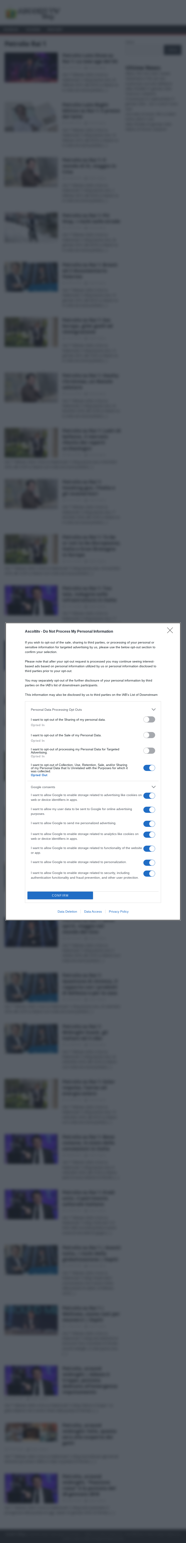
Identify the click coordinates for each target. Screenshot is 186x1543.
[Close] (171, 631)
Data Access (93, 911)
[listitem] (93, 709)
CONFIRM (60, 895)
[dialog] (93, 771)
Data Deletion (67, 911)
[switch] (149, 719)
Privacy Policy (119, 911)
